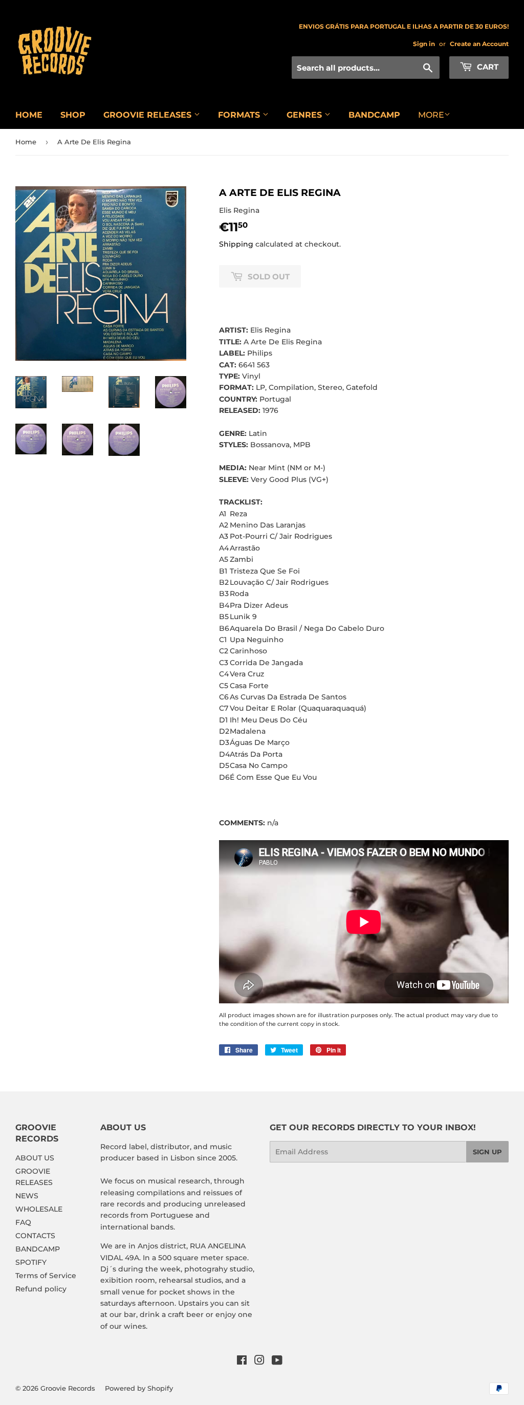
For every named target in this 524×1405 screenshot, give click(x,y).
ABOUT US (34, 1157)
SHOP (72, 115)
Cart (486, 67)
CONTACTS (35, 1235)
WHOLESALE (38, 1209)
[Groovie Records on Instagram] (259, 1361)
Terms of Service (45, 1275)
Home (25, 142)
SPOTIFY (31, 1262)
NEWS (26, 1195)
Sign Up (487, 1152)
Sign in (424, 44)
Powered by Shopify (139, 1388)
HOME (28, 115)
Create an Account (479, 44)
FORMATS (240, 115)
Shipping (236, 244)
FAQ (23, 1222)
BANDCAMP (374, 115)
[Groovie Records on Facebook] (241, 1361)
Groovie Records (67, 1388)
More (431, 115)
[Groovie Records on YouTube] (277, 1361)
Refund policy (41, 1288)
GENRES (305, 115)
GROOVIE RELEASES (148, 115)
